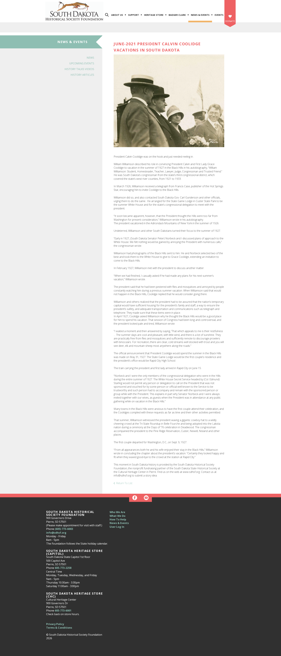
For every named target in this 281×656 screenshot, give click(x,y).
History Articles (82, 75)
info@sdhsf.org (56, 532)
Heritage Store (153, 14)
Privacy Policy (55, 624)
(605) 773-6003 (64, 529)
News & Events (200, 14)
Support (133, 14)
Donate (230, 21)
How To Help (118, 519)
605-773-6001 (63, 610)
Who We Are (117, 512)
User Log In (117, 527)
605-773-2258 (63, 568)
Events (219, 14)
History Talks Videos (79, 69)
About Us (117, 14)
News (90, 57)
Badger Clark (177, 14)
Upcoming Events (81, 63)
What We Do (117, 516)
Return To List (124, 483)
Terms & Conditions (59, 627)
